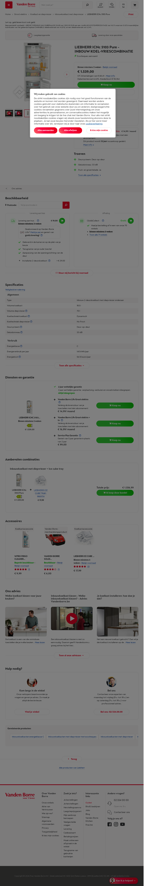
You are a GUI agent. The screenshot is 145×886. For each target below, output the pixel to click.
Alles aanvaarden (46, 130)
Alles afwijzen (70, 130)
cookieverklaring (94, 123)
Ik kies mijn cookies (99, 130)
